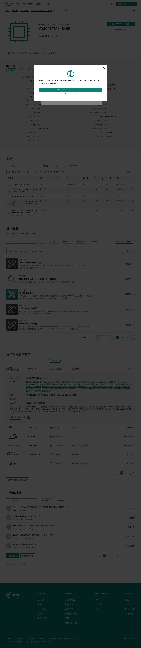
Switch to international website (70, 90)
